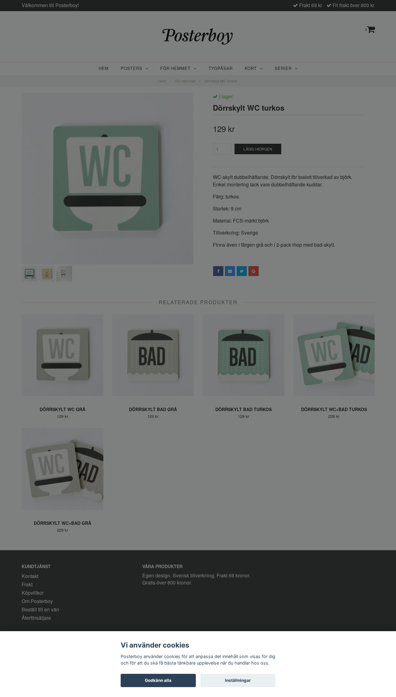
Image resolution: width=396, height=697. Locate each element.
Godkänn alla (158, 680)
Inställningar (238, 680)
